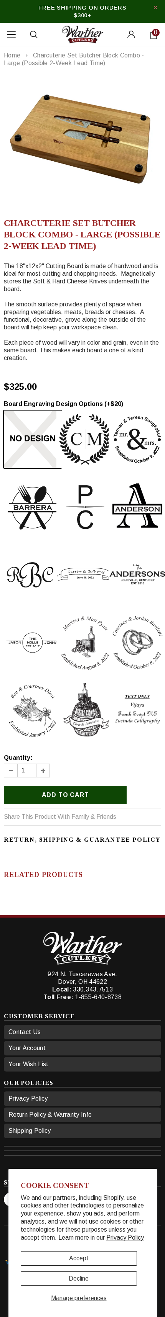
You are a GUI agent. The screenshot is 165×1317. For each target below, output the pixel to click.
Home (12, 55)
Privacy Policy (125, 1237)
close (155, 7)
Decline (79, 1278)
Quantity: (18, 757)
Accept (79, 1258)
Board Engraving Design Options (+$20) (63, 404)
